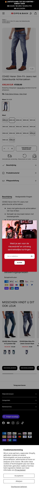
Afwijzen (19, 481)
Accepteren (19, 476)
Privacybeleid (20, 470)
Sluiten (19, 262)
